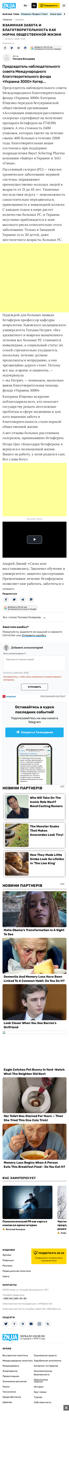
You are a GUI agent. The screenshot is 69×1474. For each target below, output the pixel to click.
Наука (6, 1386)
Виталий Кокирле (15, 1229)
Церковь (7, 1402)
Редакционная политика (17, 1271)
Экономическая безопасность (43, 1373)
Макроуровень (11, 1365)
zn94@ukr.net (45, 1303)
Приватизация (11, 1376)
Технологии (9, 1391)
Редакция (8, 1260)
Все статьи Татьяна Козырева (22, 617)
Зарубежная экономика (47, 1360)
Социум (38, 1381)
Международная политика (18, 1360)
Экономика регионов (15, 1381)
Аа (34, 5)
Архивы (7, 1255)
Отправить (34, 687)
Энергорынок (10, 1371)
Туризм (38, 1397)
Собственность (42, 1402)
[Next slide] (63, 14)
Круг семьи (40, 1392)
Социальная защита (45, 1355)
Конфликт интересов (46, 1365)
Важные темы (11, 14)
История (39, 1386)
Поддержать (51, 5)
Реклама (7, 1265)
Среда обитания (12, 1397)
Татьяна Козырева (24, 58)
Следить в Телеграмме (37, 732)
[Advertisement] (34, 277)
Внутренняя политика (15, 1355)
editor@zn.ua (54, 1308)
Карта (6, 1276)
